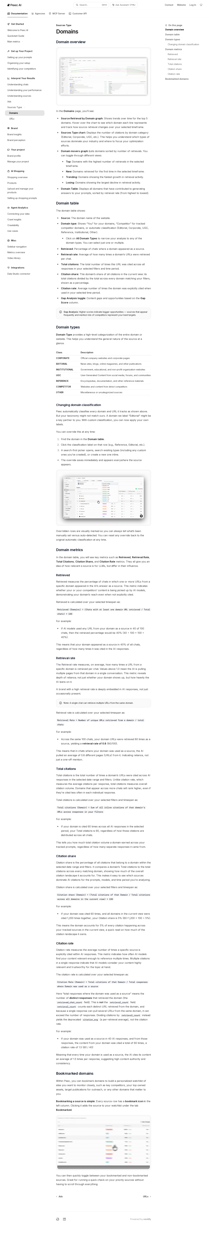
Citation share (175, 69)
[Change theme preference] (201, 4)
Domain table (172, 34)
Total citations (175, 64)
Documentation (19, 13)
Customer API (79, 13)
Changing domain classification (183, 44)
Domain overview (174, 29)
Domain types (172, 39)
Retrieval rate (174, 59)
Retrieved (173, 54)
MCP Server (59, 13)
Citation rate (174, 74)
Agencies (40, 13)
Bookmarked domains (177, 79)
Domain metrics (173, 49)
